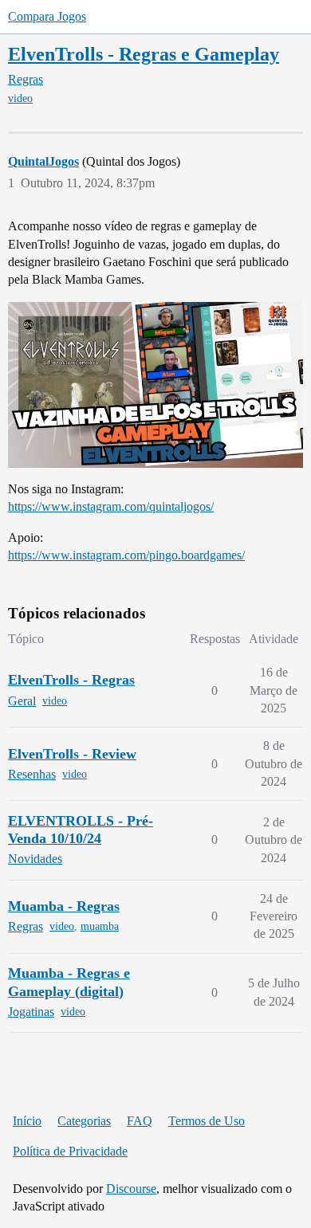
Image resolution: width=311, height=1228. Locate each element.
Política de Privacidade (70, 1151)
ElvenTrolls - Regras (71, 680)
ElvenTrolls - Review (72, 754)
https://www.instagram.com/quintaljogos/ (111, 506)
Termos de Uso (206, 1121)
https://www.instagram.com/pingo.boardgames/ (126, 555)
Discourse (131, 1188)
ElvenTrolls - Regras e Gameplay (143, 54)
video (20, 98)
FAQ (139, 1121)
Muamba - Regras (64, 906)
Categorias (84, 1121)
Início (27, 1121)
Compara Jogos (47, 16)
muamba (100, 926)
